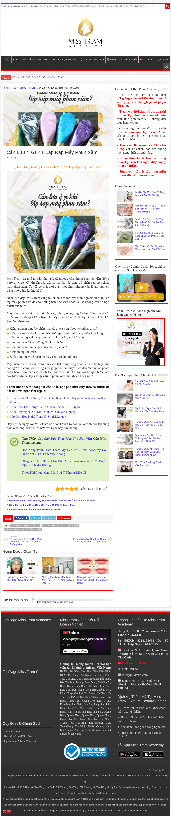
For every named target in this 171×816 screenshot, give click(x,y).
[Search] (167, 6)
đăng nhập (51, 602)
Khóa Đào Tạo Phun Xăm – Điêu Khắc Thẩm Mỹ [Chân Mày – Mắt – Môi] (63, 6)
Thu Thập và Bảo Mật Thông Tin (19, 736)
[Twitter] (156, 770)
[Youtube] (159, 770)
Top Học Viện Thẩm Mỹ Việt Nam (20, 741)
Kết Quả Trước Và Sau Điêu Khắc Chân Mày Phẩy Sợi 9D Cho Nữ (149, 236)
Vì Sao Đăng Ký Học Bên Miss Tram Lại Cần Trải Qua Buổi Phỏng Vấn (26, 541)
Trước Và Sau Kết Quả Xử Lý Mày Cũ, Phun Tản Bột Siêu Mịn (149, 425)
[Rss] (150, 770)
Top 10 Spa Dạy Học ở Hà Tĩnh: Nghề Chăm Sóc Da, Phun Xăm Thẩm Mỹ (148, 438)
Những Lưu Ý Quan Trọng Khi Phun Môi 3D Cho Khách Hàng (92, 580)
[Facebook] (153, 770)
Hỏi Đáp (31, 88)
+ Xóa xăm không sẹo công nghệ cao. (142, 727)
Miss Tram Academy (15, 88)
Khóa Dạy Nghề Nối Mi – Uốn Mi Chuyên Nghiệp (43, 411)
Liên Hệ (164, 59)
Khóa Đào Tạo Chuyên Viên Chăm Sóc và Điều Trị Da (45, 407)
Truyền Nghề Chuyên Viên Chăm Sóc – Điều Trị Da (122, 6)
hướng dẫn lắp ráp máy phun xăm (61, 526)
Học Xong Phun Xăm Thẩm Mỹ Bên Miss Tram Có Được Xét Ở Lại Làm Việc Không (52, 500)
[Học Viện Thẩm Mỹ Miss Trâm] (85, 32)
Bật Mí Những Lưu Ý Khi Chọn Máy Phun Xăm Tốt (35, 509)
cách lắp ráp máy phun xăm (25, 526)
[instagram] (163, 770)
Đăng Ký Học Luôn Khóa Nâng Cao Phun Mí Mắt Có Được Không (42, 505)
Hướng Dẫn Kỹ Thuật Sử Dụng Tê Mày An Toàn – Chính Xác (89, 539)
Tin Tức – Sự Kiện (93, 59)
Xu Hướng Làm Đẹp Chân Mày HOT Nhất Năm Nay (21, 578)
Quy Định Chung (12, 731)
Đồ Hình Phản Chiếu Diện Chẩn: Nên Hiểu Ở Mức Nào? (37, 77)
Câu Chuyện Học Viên (66, 59)
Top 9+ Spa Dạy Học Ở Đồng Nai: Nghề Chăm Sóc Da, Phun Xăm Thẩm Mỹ (150, 222)
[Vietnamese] (9, 811)
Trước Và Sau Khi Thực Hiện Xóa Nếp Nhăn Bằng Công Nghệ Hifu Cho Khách (149, 452)
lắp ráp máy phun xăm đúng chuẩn (23, 529)
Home (7, 59)
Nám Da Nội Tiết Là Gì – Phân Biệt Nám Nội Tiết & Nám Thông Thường (150, 208)
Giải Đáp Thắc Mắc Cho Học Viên (68, 438)
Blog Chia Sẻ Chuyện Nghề (123, 59)
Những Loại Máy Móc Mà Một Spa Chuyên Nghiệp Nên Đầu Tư (58, 580)
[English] (5, 811)
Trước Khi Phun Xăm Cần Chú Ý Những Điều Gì (54, 472)
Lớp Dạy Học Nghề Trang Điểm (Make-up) (38, 416)
